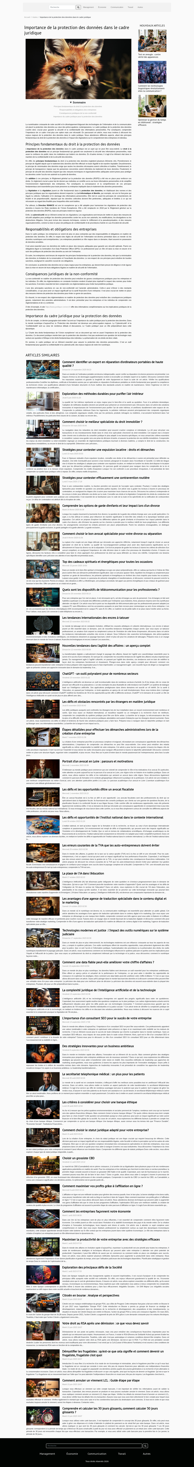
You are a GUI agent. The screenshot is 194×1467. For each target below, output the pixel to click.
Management (88, 7)
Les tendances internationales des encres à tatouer (95, 617)
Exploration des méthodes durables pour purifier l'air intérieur (102, 394)
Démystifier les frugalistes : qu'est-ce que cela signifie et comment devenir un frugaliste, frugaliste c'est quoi (113, 1353)
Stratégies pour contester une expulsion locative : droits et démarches (108, 449)
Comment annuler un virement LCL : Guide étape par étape (101, 1380)
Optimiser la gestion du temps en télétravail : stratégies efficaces (152, 122)
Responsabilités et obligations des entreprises (78, 110)
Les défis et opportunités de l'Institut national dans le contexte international (112, 817)
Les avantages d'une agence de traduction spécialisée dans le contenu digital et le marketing (114, 900)
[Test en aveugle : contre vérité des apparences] (152, 40)
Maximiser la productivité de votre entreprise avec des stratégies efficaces (111, 1239)
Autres (140, 7)
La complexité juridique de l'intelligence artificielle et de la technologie (109, 990)
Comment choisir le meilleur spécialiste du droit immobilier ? (102, 422)
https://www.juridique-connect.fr (57, 307)
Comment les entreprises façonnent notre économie (96, 1211)
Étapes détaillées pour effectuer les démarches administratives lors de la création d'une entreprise (110, 731)
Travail (130, 7)
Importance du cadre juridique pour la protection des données (77, 117)
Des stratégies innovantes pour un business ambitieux (98, 1046)
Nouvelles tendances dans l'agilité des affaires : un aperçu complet (106, 645)
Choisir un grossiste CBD (78, 1158)
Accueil (27, 17)
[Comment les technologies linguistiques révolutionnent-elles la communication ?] (152, 72)
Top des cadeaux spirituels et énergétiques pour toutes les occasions (107, 562)
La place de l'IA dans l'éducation (83, 873)
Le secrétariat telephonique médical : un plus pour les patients (103, 1074)
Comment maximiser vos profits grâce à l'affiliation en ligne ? (102, 1186)
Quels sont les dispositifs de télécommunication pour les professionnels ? (111, 589)
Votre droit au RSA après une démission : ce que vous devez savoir (105, 1323)
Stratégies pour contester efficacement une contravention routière (106, 478)
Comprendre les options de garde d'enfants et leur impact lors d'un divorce (111, 505)
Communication (117, 7)
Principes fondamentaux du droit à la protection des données (78, 106)
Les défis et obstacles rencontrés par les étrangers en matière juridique (108, 701)
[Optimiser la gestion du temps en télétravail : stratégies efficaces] (152, 106)
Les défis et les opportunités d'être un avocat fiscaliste (98, 789)
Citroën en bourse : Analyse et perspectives (90, 1295)
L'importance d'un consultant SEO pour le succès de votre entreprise (107, 1018)
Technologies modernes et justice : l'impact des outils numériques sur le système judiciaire (115, 932)
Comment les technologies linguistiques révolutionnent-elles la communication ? (151, 88)
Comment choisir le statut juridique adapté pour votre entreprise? (105, 1130)
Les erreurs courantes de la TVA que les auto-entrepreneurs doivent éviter (110, 845)
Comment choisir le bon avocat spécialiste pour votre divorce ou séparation (112, 533)
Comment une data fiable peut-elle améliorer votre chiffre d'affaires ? (108, 962)
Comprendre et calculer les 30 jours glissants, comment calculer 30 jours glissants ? (110, 1410)
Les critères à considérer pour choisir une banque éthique (99, 1102)
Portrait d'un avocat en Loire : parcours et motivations (97, 761)
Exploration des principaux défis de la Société (92, 1267)
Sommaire (79, 102)
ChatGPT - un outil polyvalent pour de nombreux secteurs (100, 673)
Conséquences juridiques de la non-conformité (77, 113)
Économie (102, 7)
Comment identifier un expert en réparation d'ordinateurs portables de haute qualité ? (112, 364)
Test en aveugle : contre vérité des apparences (149, 55)
